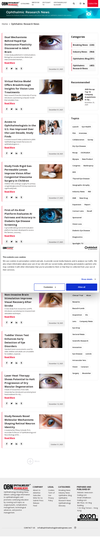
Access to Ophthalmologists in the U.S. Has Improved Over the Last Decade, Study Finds (20, 129)
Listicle (88, 354)
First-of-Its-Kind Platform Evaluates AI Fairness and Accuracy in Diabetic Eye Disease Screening (20, 217)
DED (74, 172)
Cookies (51, 490)
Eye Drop (76, 328)
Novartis (76, 302)
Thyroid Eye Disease (81, 178)
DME (74, 198)
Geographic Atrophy (81, 185)
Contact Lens (78, 211)
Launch (75, 126)
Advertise (36, 493)
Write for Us (35, 3)
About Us (36, 490)
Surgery (75, 373)
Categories (25, 4)
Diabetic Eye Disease (81, 230)
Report (87, 204)
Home (5, 23)
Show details (86, 279)
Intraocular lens (79, 360)
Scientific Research (80, 341)
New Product (87, 159)
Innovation (77, 347)
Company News (86, 321)
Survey (90, 139)
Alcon (88, 295)
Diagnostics (77, 237)
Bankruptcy (88, 165)
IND (89, 191)
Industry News (83, 51)
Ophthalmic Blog (83, 58)
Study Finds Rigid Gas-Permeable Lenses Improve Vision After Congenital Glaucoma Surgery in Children (18, 173)
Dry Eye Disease (79, 146)
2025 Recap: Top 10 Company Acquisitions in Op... (90, 94)
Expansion (76, 204)
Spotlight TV (46, 3)
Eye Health (86, 126)
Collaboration (78, 139)
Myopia (75, 159)
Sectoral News (78, 334)
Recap (75, 152)
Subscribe (92, 3)
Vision (75, 367)
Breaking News (83, 45)
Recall (89, 211)
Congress (76, 165)
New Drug (84, 198)
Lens (74, 321)
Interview (83, 133)
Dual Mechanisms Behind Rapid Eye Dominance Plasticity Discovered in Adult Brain (18, 45)
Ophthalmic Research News (83, 67)
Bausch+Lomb (78, 308)
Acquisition (77, 315)
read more (10, 62)
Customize (48, 287)
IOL (86, 315)
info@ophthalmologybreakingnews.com (54, 528)
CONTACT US (29, 528)
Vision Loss (77, 224)
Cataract (85, 367)
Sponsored (76, 217)
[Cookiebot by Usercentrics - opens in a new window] (86, 248)
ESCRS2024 (85, 152)
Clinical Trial (77, 295)
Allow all (81, 287)
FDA (74, 133)
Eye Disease (77, 354)
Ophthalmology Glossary (60, 3)
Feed (35, 505)
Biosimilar (86, 373)
